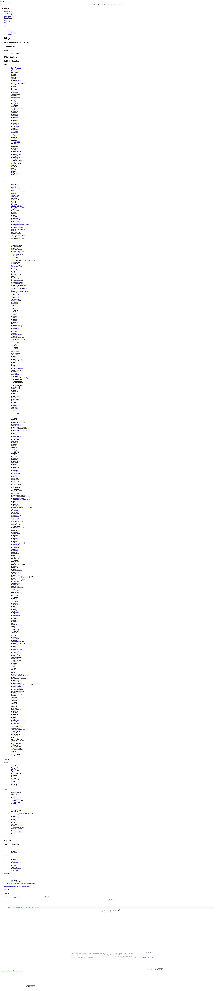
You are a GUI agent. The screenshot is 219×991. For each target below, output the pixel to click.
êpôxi (15, 405)
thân (22, 224)
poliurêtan (17, 572)
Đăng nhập (7, 21)
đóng (15, 142)
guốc (12, 288)
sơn (12, 726)
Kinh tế (28, 886)
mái (18, 120)
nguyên (16, 507)
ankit (15, 331)
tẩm (15, 209)
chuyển (17, 748)
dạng (14, 269)
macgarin (16, 467)
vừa (18, 123)
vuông (18, 206)
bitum (15, 95)
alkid (15, 313)
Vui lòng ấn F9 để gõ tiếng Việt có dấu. (11, 971)
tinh (25, 227)
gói (12, 206)
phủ (15, 273)
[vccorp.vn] (149, 952)
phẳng (14, 206)
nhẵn (19, 224)
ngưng (16, 501)
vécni (12, 754)
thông (18, 71)
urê (15, 671)
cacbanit (16, 350)
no (23, 587)
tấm (12, 233)
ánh (15, 86)
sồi (17, 597)
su (17, 356)
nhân (15, 510)
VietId (115, 4)
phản (15, 218)
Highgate (16, 452)
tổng (22, 285)
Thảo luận (10, 31)
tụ (18, 501)
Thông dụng (12, 886)
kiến (18, 353)
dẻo (15, 215)
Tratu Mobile (7, 11)
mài (15, 245)
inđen (21, 384)
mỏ (17, 102)
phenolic (16, 544)
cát (11, 260)
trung (15, 802)
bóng (18, 83)
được (15, 227)
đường (19, 80)
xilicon (16, 711)
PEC (24, 83)
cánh (15, 353)
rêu (15, 597)
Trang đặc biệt (8, 18)
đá (20, 68)
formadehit (19, 683)
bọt (12, 184)
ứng (18, 218)
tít (13, 80)
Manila (16, 476)
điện (17, 254)
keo (12, 294)
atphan (16, 92)
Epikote (16, 399)
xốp (17, 184)
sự (11, 160)
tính (19, 802)
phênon (16, 550)
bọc (21, 206)
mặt (19, 160)
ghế (12, 203)
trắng (18, 297)
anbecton (16, 328)
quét (14, 260)
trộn (14, 263)
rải (13, 160)
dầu (12, 68)
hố (11, 74)
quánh (20, 157)
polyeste (16, 584)
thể (17, 266)
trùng (15, 655)
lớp (12, 77)
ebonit (24, 831)
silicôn (16, 603)
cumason (16, 384)
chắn (19, 473)
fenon (15, 418)
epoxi (15, 402)
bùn (15, 163)
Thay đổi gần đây (9, 16)
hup (15, 859)
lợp (15, 120)
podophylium (20, 368)
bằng (14, 199)
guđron (16, 108)
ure (15, 668)
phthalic (16, 553)
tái (28, 507)
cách (14, 254)
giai (15, 436)
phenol (16, 532)
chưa (20, 587)
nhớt (19, 154)
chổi (12, 813)
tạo (24, 260)
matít (27, 224)
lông (14, 251)
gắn (12, 199)
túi (11, 169)
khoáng (16, 111)
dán (14, 257)
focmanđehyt (17, 427)
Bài (8, 29)
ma (12, 80)
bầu (12, 248)
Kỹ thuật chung (21, 886)
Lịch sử (10, 34)
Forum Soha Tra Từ (9, 15)
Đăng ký (6, 22)
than (18, 68)
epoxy (16, 408)
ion (20, 652)
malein (16, 470)
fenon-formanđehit (19, 421)
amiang (19, 233)
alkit (15, 316)
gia (18, 227)
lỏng (15, 464)
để (15, 224)
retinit (17, 173)
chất (12, 266)
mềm (15, 123)
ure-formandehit (18, 689)
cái (11, 254)
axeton (16, 347)
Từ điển (6, 886)
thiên (15, 612)
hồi (20, 221)
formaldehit (19, 686)
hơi (21, 739)
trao (15, 649)
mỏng (18, 77)
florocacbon (17, 424)
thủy (22, 227)
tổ (14, 628)
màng (15, 473)
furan (15, 433)
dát (17, 868)
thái (17, 105)
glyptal (16, 442)
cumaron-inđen (18, 381)
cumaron (16, 374)
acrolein (16, 307)
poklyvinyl (17, 557)
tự (14, 658)
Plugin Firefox (8, 13)
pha (19, 461)
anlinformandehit (19, 337)
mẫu (30, 260)
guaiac (16, 449)
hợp (25, 285)
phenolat (20, 334)
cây (18, 294)
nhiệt (18, 387)
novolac (16, 529)
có (16, 163)
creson (16, 371)
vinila (15, 699)
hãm (15, 288)
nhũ (15, 526)
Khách (7, 893)
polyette (16, 590)
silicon (16, 600)
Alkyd (16, 322)
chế (22, 260)
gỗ (16, 139)
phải (26, 507)
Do (15, 105)
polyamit (16, 581)
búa (14, 810)
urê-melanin (17, 692)
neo (16, 251)
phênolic (16, 547)
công (15, 792)
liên (12, 300)
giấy (12, 273)
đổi (17, 649)
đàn (18, 221)
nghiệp (19, 792)
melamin (24, 427)
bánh (18, 142)
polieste (16, 560)
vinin (15, 702)
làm (17, 224)
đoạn (18, 436)
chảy (33, 260)
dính (16, 279)
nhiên (18, 612)
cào (14, 813)
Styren (16, 606)
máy (12, 83)
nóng (21, 218)
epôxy (16, 415)
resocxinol (24, 430)
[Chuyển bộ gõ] (1, 1)
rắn (18, 516)
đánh (15, 83)
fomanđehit (19, 680)
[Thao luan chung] (115, 910)
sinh (31, 507)
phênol (16, 538)
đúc (18, 248)
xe (24, 224)
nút (12, 230)
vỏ (21, 720)
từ (14, 139)
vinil (15, 695)
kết (14, 300)
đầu (18, 810)
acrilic (16, 303)
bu (11, 251)
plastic (18, 396)
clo (19, 359)
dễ (17, 739)
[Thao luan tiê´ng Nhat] (108, 912)
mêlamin (16, 489)
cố (20, 227)
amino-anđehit (18, 325)
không (16, 461)
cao (12, 257)
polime (16, 566)
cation (20, 649)
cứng (15, 98)
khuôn (27, 260)
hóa (21, 359)
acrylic (16, 310)
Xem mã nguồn (12, 32)
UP (15, 665)
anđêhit (16, 340)
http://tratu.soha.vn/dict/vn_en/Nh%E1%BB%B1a (22, 883)
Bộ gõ (5, 19)
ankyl (15, 334)
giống (12, 276)
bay (19, 739)
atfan (15, 89)
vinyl (15, 705)
